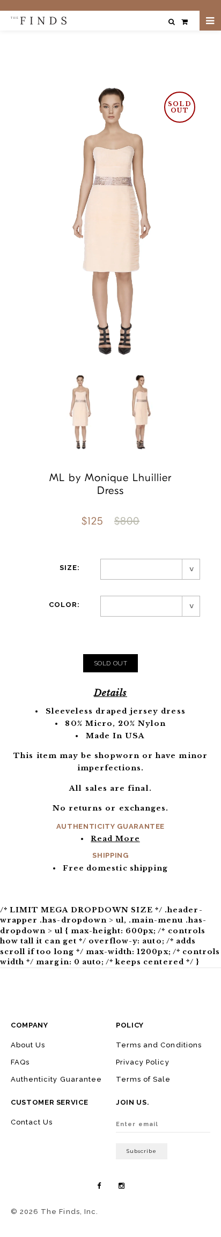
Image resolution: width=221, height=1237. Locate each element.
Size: (70, 568)
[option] (80, 412)
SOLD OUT (111, 663)
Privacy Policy (143, 1062)
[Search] (171, 21)
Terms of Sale (143, 1079)
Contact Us (32, 1122)
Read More (115, 838)
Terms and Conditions (159, 1045)
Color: (64, 605)
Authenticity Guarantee (56, 1079)
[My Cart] (184, 21)
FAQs (20, 1062)
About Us (28, 1045)
